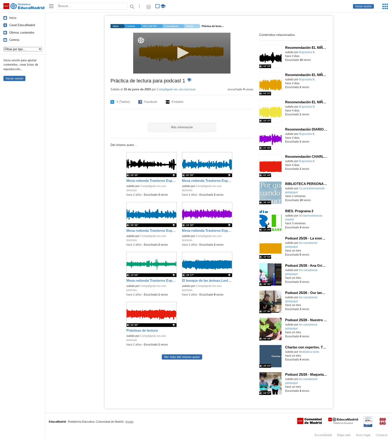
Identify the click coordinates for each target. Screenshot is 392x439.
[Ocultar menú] (51, 6)
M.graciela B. (307, 52)
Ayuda (129, 421)
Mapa (343, 435)
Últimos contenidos (21, 32)
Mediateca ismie (309, 351)
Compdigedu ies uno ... (171, 26)
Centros (14, 40)
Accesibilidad (323, 435)
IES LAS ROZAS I (150, 26)
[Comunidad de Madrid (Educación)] (309, 423)
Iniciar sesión (363, 6)
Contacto (381, 435)
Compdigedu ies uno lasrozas (176, 89)
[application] (181, 53)
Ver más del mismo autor (182, 357)
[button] (182, 53)
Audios (190, 26)
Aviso (363, 435)
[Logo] (141, 40)
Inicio (12, 18)
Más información (182, 127)
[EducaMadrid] (343, 423)
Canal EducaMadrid (22, 25)
